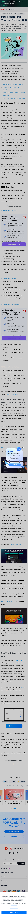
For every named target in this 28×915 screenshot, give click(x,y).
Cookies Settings (14, 908)
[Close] (26, 894)
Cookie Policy (14, 905)
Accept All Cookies (14, 912)
